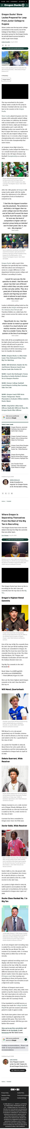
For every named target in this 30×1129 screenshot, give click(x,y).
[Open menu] (2, 5)
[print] (12, 493)
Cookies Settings (21, 1098)
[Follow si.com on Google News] (25, 417)
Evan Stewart (15, 310)
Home (3, 501)
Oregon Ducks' (7, 263)
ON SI (7, 1)
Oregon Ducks (6, 79)
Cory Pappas (5, 535)
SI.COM (3, 1)
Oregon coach (7, 976)
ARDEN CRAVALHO (15, 480)
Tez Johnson (6, 310)
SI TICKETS (22, 1)
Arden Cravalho (6, 42)
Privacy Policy (5, 1093)
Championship (12, 156)
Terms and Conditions (23, 1095)
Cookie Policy (20, 1093)
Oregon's (22, 190)
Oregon (14, 307)
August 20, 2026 (18, 675)
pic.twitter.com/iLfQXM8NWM (11, 673)
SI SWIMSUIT (14, 1)
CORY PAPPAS (13, 1059)
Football (9, 501)
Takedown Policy (5, 1095)
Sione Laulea (6, 116)
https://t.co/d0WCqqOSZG (14, 671)
